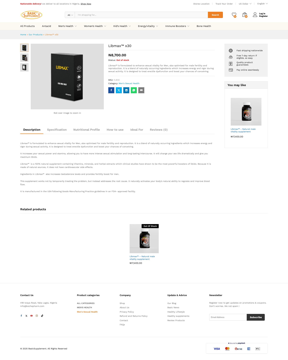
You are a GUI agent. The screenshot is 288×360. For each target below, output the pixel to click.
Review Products (176, 320)
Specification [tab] (57, 129)
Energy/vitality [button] (146, 26)
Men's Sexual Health (129, 83)
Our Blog (171, 303)
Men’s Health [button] (65, 26)
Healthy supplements (178, 316)
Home (23, 34)
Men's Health (84, 307)
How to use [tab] (115, 129)
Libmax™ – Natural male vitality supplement (142, 257)
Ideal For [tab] (136, 129)
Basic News (173, 307)
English (261, 4)
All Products (27, 26)
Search (215, 15)
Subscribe (256, 317)
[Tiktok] (42, 316)
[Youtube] (31, 315)
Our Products (35, 34)
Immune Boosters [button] (175, 26)
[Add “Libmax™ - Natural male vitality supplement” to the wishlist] (143, 249)
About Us (124, 307)
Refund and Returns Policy (133, 316)
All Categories (85, 303)
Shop (122, 303)
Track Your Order (224, 4)
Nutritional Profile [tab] (86, 129)
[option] (144, 248)
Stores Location (201, 4)
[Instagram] (36, 316)
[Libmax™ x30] (111, 90)
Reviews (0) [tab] (159, 129)
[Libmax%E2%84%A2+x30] (119, 90)
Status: (112, 60)
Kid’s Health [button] (120, 26)
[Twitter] (26, 315)
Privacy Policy (127, 312)
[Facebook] (21, 315)
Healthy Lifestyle (176, 312)
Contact (124, 320)
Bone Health (204, 26)
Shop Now (86, 4)
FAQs (122, 324)
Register (263, 16)
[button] (150, 249)
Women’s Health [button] (93, 26)
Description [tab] (31, 129)
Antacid (46, 26)
